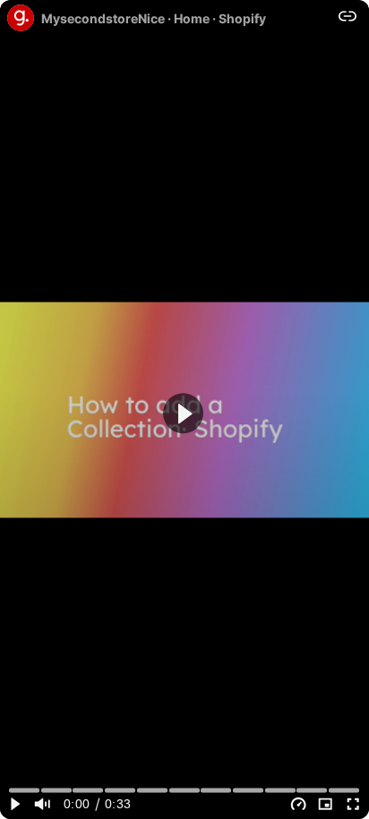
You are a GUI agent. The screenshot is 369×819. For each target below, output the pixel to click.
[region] (184, 409)
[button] (183, 413)
